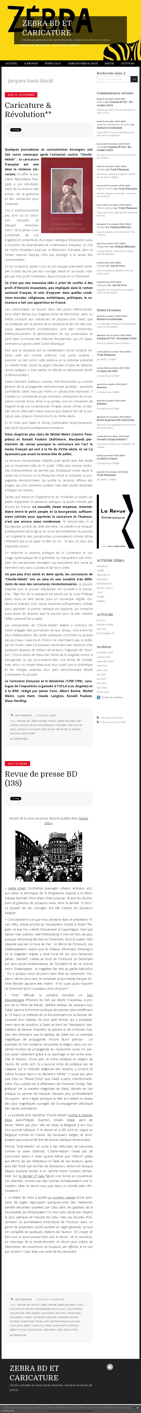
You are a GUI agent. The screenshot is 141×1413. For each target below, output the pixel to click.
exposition (47, 1313)
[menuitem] (13, 63)
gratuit (52, 721)
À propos (31, 63)
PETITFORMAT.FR (105, 633)
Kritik (109, 63)
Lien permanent (23, 715)
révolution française (42, 725)
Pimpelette (103, 246)
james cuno (67, 725)
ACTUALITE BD (57, 1299)
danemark (63, 1317)
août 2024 (102, 665)
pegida (39, 1321)
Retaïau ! (102, 403)
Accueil (11, 63)
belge (39, 1329)
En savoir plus (8, 1410)
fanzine (43, 721)
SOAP (100, 592)
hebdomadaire (42, 1309)
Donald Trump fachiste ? (112, 439)
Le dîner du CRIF (107, 371)
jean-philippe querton (65, 1325)
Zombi (101, 169)
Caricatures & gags (83, 63)
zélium (31, 1329)
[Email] (110, 1367)
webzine (21, 721)
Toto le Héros (105, 188)
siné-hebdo (49, 1329)
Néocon (101, 387)
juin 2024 (101, 674)
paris (28, 1313)
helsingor (39, 1317)
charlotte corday (42, 1325)
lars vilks (60, 1313)
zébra (34, 721)
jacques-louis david (29, 729)
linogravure (17, 1313)
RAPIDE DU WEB (105, 624)
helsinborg (16, 1317)
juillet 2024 (102, 670)
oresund (51, 1317)
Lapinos (102, 285)
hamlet (28, 1317)
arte (46, 1321)
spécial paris (71, 1329)
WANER (100, 596)
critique (24, 725)
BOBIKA (101, 601)
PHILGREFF (102, 579)
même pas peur (18, 1329)
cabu (60, 1329)
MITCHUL (101, 628)
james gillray (48, 729)
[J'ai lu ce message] (137, 1407)
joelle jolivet (59, 1309)
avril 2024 (101, 683)
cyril (99, 147)
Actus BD (127, 63)
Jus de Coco (117, 265)
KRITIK (53, 715)
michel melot (63, 729)
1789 (57, 725)
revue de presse (24, 1309)
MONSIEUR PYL (104, 583)
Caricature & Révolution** (28, 110)
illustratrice (74, 1309)
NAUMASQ (102, 566)
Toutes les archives (112, 697)
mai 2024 (101, 678)
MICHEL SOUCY (105, 588)
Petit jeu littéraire (120, 227)
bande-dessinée (66, 721)
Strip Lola (53, 63)
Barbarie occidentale (109, 127)
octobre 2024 (103, 657)
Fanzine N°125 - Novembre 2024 (117, 338)
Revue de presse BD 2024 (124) (115, 420)
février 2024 (103, 692)
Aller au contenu (11, 2)
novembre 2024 (105, 652)
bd (28, 721)
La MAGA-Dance (107, 458)
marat (27, 1325)
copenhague (74, 1313)
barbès (36, 1313)
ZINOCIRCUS (103, 574)
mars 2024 (102, 687)
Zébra (100, 102)
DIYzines (101, 620)
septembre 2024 (105, 661)
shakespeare (27, 1321)
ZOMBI (100, 570)
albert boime (28, 733)
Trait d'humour (119, 169)
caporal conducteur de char (113, 124)
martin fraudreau (60, 1321)
